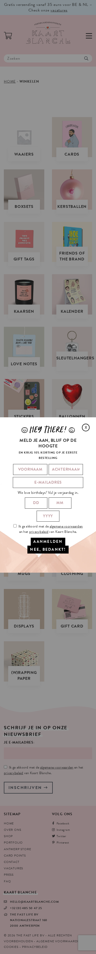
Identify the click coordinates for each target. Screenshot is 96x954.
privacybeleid (39, 531)
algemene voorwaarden (66, 526)
